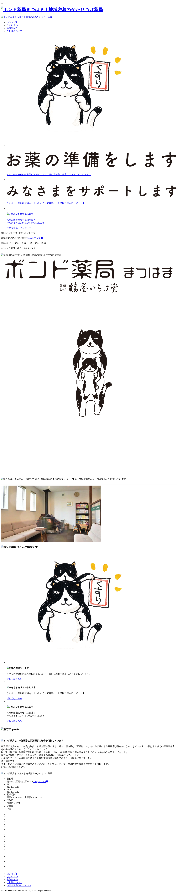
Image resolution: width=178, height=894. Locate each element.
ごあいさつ (12, 25)
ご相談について (14, 31)
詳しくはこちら (14, 679)
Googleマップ (34, 238)
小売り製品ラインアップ (19, 228)
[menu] (2, 2)
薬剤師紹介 (12, 28)
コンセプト (12, 22)
